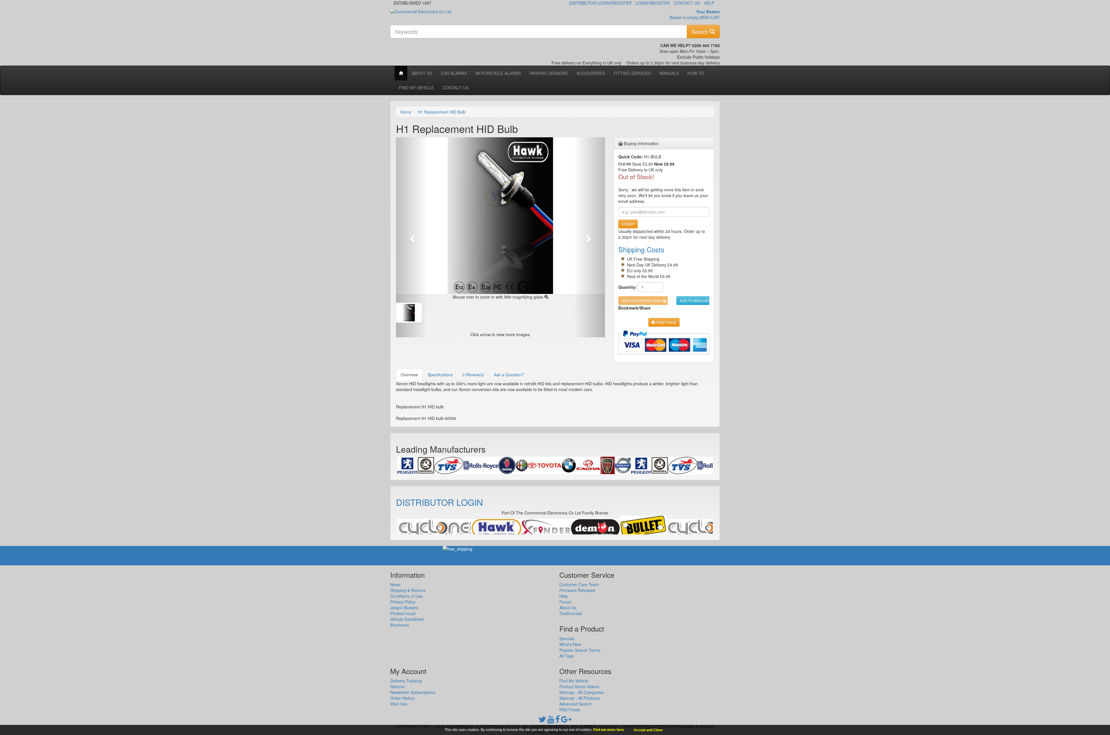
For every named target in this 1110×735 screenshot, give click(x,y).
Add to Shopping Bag (642, 300)
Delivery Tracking (406, 681)
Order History (402, 698)
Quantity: (625, 287)
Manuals (669, 73)
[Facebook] (557, 720)
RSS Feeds (569, 709)
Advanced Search (575, 704)
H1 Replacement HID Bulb (442, 112)
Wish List (710, 17)
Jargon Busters (404, 607)
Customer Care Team (579, 584)
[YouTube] (550, 720)
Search (701, 31)
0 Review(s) (473, 374)
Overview (409, 374)
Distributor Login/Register (600, 3)
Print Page (665, 322)
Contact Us (687, 3)
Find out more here (608, 730)
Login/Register (653, 3)
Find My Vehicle (416, 87)
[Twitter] (542, 720)
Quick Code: (630, 157)
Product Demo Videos (579, 686)
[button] (411, 237)
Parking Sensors (549, 73)
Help (709, 3)
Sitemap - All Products (579, 698)
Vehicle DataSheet (407, 619)
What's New (570, 644)
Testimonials (570, 613)
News (395, 584)
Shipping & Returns (408, 590)
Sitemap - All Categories (581, 692)
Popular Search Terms (579, 650)
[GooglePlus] (566, 720)
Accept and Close (648, 730)
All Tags (566, 656)
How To (695, 73)
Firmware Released (577, 590)
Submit (627, 223)
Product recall (402, 613)
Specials (567, 638)
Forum (565, 602)
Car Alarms (454, 73)
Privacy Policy (402, 602)
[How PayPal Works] (663, 342)
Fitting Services (632, 73)
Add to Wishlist (694, 300)
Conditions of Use (406, 596)
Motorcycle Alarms (498, 73)
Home (405, 112)
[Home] (401, 73)
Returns (397, 686)
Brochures (399, 625)
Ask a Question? (509, 374)
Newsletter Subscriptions (412, 692)
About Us (422, 73)
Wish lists (398, 704)
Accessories (590, 73)
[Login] (422, 528)
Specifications (440, 374)
